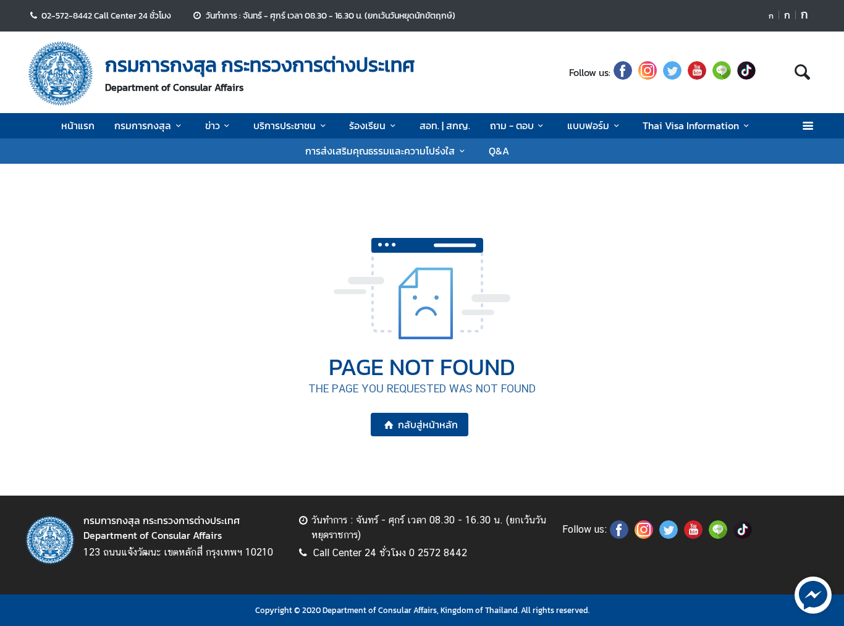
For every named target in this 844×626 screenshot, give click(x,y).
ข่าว (212, 125)
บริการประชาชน (284, 125)
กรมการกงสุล (142, 125)
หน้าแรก (78, 125)
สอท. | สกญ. (445, 125)
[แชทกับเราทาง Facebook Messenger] (813, 593)
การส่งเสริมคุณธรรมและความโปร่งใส (380, 150)
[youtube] (697, 72)
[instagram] (647, 72)
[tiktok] (746, 72)
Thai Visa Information (691, 125)
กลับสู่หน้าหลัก (428, 424)
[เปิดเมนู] (807, 125)
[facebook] (622, 72)
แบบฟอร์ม (588, 125)
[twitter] (672, 72)
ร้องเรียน (367, 125)
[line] (721, 72)
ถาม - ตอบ (512, 125)
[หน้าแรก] (60, 73)
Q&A (499, 150)
